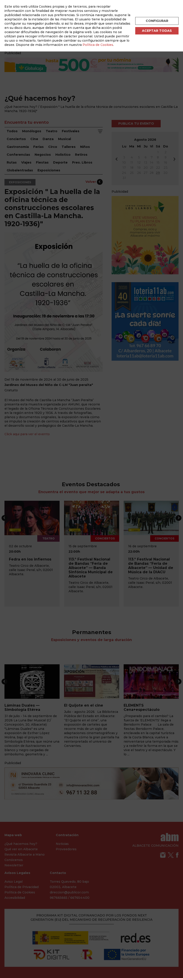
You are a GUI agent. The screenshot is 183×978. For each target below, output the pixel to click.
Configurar (157, 21)
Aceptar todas (157, 31)
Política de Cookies (98, 45)
